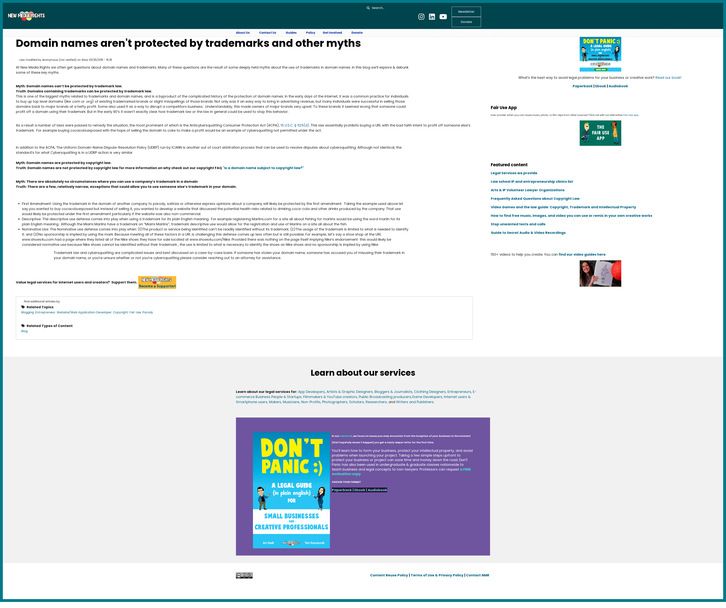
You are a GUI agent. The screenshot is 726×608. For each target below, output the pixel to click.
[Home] (26, 16)
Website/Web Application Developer (84, 312)
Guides (291, 33)
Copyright (120, 312)
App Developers (311, 391)
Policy (310, 33)
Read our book (667, 77)
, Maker (273, 402)
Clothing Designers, (430, 391)
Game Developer (426, 396)
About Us (243, 33)
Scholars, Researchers (367, 402)
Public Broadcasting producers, (385, 396)
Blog (24, 331)
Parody (147, 312)
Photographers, (334, 402)
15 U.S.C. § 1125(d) (295, 125)
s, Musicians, (289, 402)
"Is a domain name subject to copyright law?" (263, 167)
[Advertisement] (441, 91)
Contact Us (267, 33)
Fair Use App (631, 115)
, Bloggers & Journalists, (393, 391)
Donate (466, 22)
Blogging (27, 312)
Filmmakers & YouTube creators (330, 396)
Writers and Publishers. (415, 402)
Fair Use (135, 312)
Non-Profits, (311, 402)
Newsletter (466, 11)
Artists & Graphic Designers (350, 391)
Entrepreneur (45, 312)
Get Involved (332, 33)
